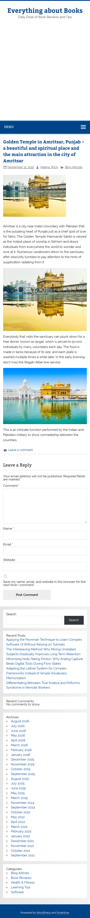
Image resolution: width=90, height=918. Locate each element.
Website (9, 560)
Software (17, 892)
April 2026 (18, 740)
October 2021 (20, 851)
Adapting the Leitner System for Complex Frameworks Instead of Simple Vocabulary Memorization (36, 673)
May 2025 (18, 793)
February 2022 (21, 831)
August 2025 (20, 779)
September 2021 (23, 855)
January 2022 (20, 836)
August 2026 (20, 721)
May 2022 (18, 817)
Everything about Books (45, 10)
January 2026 (20, 755)
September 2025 (23, 774)
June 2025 (18, 788)
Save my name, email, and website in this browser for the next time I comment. (44, 583)
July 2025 (17, 783)
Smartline (63, 912)
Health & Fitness (23, 882)
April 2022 (18, 822)
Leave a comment (20, 450)
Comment (11, 485)
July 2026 (18, 726)
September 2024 (23, 807)
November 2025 (22, 764)
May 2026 (18, 735)
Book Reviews (21, 878)
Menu (9, 127)
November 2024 (22, 803)
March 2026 (19, 745)
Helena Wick (49, 167)
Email (8, 544)
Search (11, 614)
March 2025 (19, 798)
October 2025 (20, 769)
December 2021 (22, 841)
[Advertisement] (45, 73)
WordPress (44, 912)
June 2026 (18, 731)
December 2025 (22, 759)
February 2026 (21, 750)
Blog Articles (73, 167)
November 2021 (22, 846)
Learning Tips (20, 887)
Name (8, 528)
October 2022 (20, 812)
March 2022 (19, 827)
